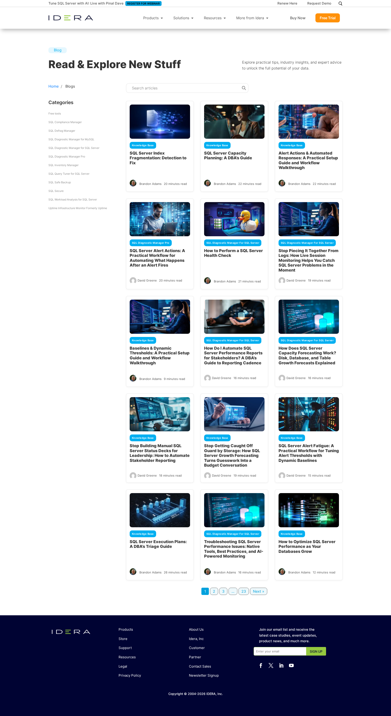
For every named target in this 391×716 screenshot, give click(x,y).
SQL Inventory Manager (63, 165)
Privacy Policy (130, 675)
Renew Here (287, 3)
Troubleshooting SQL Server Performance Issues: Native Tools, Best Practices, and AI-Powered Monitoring (233, 549)
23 (243, 591)
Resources (213, 18)
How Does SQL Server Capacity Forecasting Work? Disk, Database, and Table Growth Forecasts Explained (307, 355)
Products (151, 18)
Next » (258, 591)
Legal (123, 666)
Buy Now (297, 18)
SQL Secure (56, 191)
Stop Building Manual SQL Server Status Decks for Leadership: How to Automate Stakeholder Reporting (160, 453)
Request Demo (319, 3)
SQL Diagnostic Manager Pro (66, 156)
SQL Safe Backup (59, 182)
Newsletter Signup (204, 675)
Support (125, 648)
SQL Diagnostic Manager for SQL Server (73, 148)
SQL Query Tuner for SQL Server (68, 173)
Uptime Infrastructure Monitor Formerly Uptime (77, 208)
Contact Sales (200, 666)
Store (123, 639)
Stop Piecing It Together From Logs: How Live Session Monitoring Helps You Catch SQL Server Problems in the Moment (309, 260)
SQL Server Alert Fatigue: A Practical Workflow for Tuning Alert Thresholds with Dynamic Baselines (309, 453)
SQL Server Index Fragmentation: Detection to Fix (158, 158)
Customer (197, 648)
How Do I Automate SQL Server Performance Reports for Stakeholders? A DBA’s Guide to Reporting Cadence (233, 355)
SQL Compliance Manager (65, 122)
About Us (196, 629)
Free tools (54, 113)
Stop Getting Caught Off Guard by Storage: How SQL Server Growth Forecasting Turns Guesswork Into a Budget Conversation (232, 455)
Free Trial (328, 18)
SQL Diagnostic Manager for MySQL (71, 139)
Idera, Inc (196, 639)
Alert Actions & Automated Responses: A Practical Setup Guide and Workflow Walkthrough (308, 160)
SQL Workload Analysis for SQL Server (72, 199)
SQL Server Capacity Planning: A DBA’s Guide (228, 155)
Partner (195, 657)
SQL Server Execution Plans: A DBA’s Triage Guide (158, 544)
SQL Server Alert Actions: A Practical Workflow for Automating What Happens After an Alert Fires (157, 258)
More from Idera (250, 18)
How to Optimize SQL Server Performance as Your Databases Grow (307, 546)
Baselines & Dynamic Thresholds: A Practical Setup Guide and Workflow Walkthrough (160, 355)
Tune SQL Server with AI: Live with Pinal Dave (86, 3)
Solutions (181, 18)
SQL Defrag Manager (61, 130)
